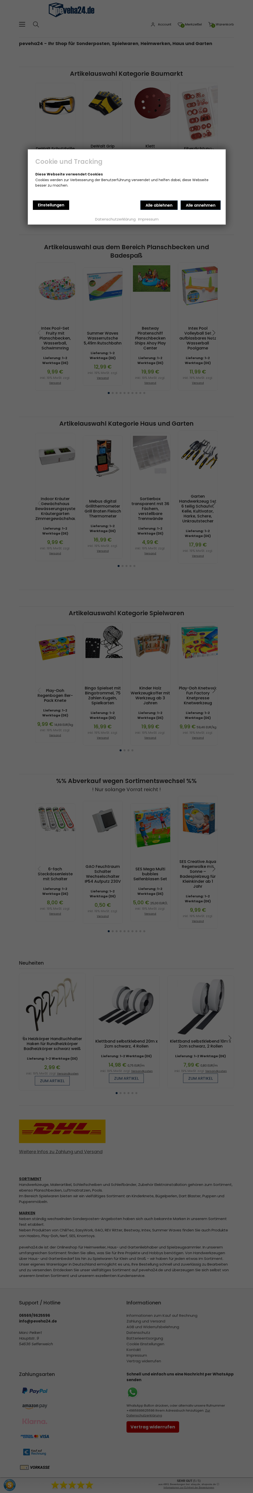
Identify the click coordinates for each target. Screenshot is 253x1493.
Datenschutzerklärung (115, 219)
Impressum (148, 219)
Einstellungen (51, 205)
